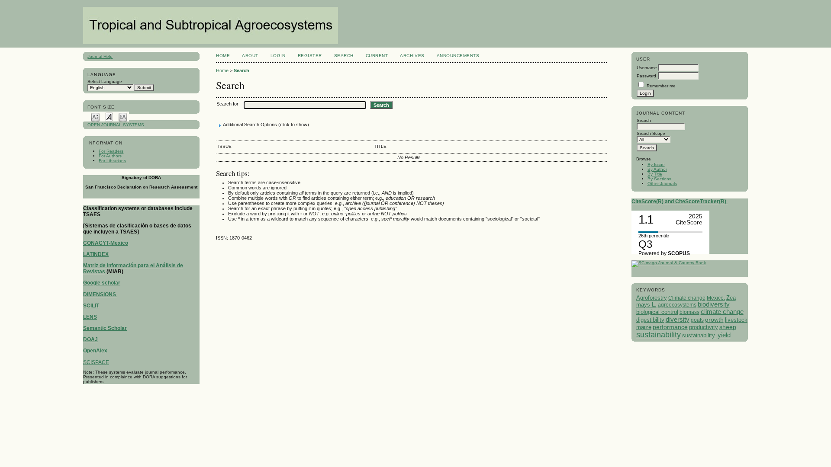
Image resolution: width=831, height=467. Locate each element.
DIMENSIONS (100, 294)
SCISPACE (96, 362)
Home (223, 55)
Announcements (458, 55)
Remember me (661, 85)
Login (278, 55)
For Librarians (112, 160)
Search (344, 55)
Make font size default (109, 117)
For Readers (111, 151)
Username (647, 67)
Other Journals (662, 183)
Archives (412, 55)
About (250, 55)
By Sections (659, 178)
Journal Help (100, 56)
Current (377, 55)
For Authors (110, 156)
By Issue (656, 164)
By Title (654, 174)
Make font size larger (123, 117)
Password (646, 76)
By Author (657, 169)
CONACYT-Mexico (105, 243)
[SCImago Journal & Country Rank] (668, 262)
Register (310, 55)
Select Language (104, 81)
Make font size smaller (95, 117)
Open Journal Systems (115, 124)
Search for (227, 103)
